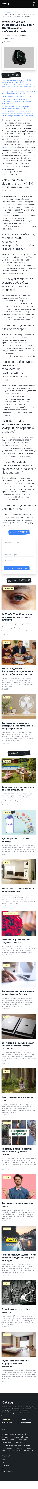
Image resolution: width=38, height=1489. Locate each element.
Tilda (3, 1460)
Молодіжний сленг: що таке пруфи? (15, 1440)
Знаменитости (7, 1465)
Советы (6, 643)
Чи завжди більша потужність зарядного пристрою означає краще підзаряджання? (17, 112)
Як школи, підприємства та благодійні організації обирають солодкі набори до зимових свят (17, 671)
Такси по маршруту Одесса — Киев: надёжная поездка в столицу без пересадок (19, 1258)
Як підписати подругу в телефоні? (14, 1434)
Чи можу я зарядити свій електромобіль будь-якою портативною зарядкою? (19, 93)
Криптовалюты (7, 1471)
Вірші (3, 1463)
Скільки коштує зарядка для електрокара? (17, 96)
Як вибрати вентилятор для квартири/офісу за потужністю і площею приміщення (17, 726)
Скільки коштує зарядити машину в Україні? (18, 116)
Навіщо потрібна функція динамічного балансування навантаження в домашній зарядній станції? (17, 101)
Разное (6, 862)
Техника (12, 38)
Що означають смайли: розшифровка (16, 1445)
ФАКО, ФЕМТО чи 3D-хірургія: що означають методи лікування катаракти (17, 617)
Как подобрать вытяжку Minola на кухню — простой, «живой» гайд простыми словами (18, 1449)
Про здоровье (8, 588)
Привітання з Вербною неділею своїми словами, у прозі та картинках (17, 1152)
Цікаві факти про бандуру (11, 1443)
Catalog (5, 4)
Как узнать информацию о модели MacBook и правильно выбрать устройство (18, 1046)
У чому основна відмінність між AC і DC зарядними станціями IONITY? (16, 81)
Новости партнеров (10, 914)
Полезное (7, 761)
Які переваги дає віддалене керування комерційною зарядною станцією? (16, 107)
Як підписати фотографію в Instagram (15, 1437)
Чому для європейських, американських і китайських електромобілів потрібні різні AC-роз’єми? (18, 87)
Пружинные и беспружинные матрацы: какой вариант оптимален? (15, 1364)
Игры (3, 1468)
